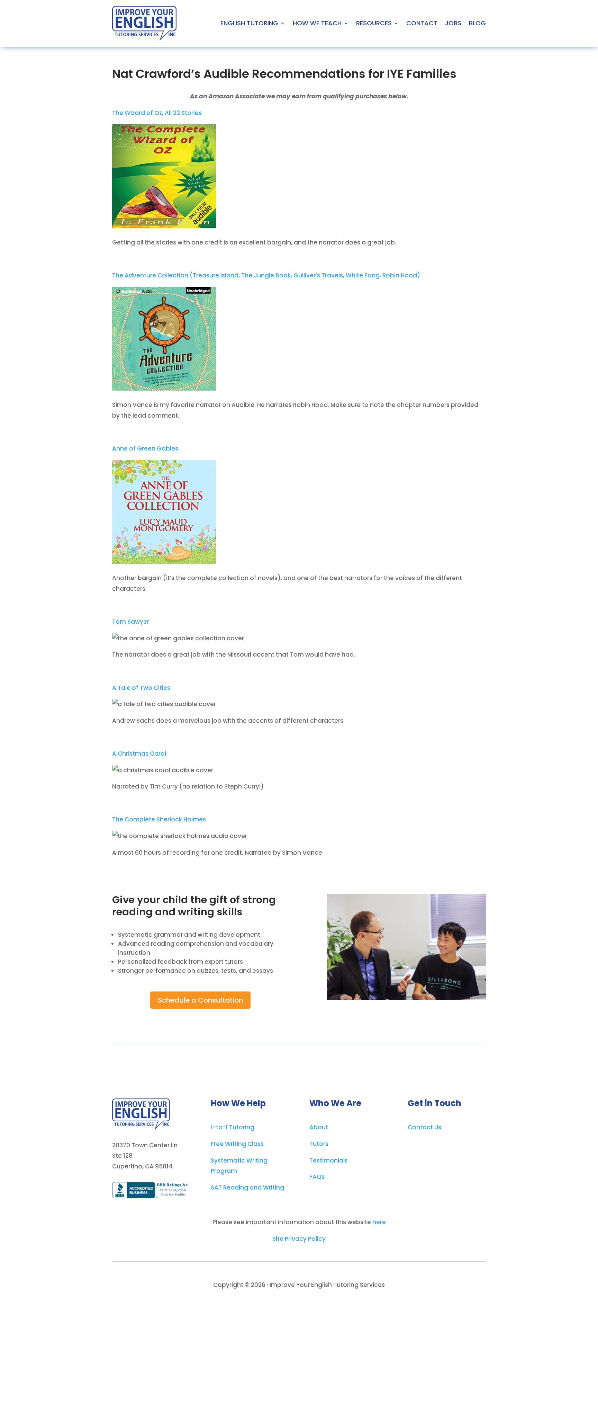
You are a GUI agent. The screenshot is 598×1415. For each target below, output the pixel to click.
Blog (477, 23)
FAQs (317, 1177)
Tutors (318, 1144)
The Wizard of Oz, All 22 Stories (157, 113)
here (379, 1222)
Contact (421, 23)
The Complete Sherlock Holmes (159, 819)
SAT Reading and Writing (247, 1187)
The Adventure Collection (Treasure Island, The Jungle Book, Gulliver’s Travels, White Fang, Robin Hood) (266, 275)
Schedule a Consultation (200, 1000)
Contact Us (424, 1127)
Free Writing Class (237, 1144)
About (318, 1127)
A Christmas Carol (139, 753)
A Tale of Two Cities (141, 688)
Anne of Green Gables (145, 448)
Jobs (453, 23)
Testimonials (328, 1160)
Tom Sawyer (130, 621)
